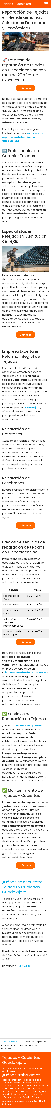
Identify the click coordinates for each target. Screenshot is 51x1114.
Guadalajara (32, 407)
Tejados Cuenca (30, 1085)
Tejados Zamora (12, 1082)
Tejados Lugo (23, 1088)
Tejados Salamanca (26, 1091)
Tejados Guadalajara (16, 4)
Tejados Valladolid (32, 1079)
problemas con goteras (27, 725)
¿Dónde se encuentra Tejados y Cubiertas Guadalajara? (22, 887)
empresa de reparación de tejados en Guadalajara (22, 137)
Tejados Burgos (11, 1085)
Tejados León (37, 1094)
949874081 (24, 966)
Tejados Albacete (31, 1082)
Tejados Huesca (20, 1094)
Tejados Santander (11, 1079)
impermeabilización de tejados (25, 672)
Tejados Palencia (12, 1097)
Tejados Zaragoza (32, 1097)
